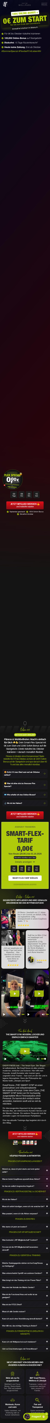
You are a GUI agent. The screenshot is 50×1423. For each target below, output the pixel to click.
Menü (44, 4)
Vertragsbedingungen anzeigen (25, 884)
